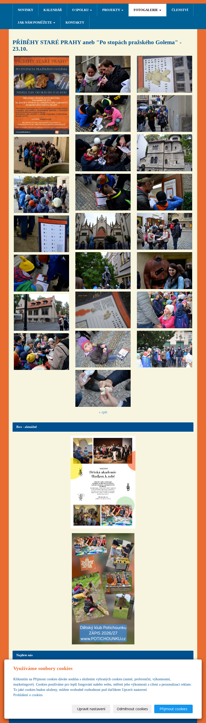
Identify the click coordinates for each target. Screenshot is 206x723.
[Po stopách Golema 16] (103, 388)
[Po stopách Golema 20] (164, 192)
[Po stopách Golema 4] (41, 233)
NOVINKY (25, 10)
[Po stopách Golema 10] (103, 152)
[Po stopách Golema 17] (164, 74)
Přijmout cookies (173, 708)
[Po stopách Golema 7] (41, 351)
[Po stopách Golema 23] (164, 309)
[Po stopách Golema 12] (103, 231)
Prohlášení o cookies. (28, 695)
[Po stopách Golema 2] (41, 155)
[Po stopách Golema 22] (164, 270)
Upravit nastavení (91, 708)
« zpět (103, 412)
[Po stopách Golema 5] (41, 273)
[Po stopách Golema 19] (164, 152)
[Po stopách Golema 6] (41, 312)
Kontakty (75, 22)
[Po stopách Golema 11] (103, 192)
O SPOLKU (80, 10)
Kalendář (52, 10)
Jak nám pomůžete (35, 22)
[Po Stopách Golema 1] (41, 95)
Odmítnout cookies (132, 708)
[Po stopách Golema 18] (164, 113)
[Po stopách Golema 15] (103, 349)
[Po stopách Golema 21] (164, 231)
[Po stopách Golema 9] (103, 113)
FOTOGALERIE (146, 10)
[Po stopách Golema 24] (164, 349)
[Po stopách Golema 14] (103, 309)
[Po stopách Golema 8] (103, 74)
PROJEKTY (111, 10)
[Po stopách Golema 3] (41, 194)
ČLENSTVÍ (180, 10)
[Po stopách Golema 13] (103, 270)
